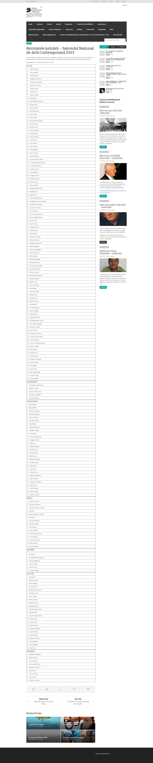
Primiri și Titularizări (54, 30)
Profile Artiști (90, 29)
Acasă (29, 24)
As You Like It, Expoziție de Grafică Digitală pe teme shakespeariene (115, 59)
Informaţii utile (117, 35)
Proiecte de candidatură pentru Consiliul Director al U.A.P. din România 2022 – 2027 (84, 35)
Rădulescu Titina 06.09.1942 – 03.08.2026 (111, 252)
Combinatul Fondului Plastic (36, 29)
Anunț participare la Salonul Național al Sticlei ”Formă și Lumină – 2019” (116, 74)
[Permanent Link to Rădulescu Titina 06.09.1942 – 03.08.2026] (113, 265)
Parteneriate (102, 29)
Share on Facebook (33, 689)
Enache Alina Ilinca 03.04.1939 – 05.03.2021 (115, 89)
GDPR (111, 29)
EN (123, 5)
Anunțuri (29, 43)
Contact (123, 1)
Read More (103, 146)
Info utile (110, 1)
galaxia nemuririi (104, 106)
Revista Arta (69, 29)
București (40, 24)
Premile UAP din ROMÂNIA (84, 24)
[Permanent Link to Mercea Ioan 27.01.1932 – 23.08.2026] (113, 125)
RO (126, 5)
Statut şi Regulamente (49, 35)
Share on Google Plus (61, 689)
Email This (88, 689)
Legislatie (103, 1)
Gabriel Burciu (105, 753)
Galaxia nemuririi (33, 35)
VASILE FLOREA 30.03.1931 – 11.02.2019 (114, 66)
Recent (113, 47)
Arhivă (117, 1)
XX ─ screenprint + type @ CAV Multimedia (114, 51)
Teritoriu (49, 24)
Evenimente (67, 24)
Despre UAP (94, 1)
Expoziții (58, 24)
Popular (104, 47)
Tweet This (47, 689)
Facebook (122, 47)
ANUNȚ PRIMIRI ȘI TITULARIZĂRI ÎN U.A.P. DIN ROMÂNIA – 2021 (116, 82)
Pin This (74, 689)
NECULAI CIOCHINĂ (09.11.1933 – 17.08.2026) (111, 156)
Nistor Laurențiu (110, 115)
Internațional (100, 24)
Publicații (79, 29)
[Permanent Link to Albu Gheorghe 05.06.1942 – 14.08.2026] (113, 219)
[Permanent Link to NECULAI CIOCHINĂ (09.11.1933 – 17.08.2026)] (113, 171)
